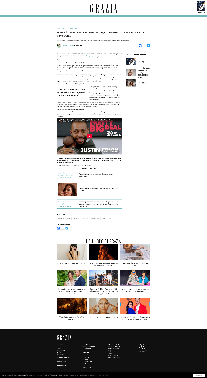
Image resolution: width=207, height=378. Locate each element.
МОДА (59, 349)
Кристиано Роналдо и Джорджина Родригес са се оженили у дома (135, 318)
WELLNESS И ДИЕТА (114, 357)
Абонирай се (201, 12)
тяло (68, 218)
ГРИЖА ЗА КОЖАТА (114, 349)
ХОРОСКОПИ (86, 365)
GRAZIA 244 (141, 61)
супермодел (85, 218)
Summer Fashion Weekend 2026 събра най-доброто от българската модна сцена (103, 291)
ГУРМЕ (84, 363)
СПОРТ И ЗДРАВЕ (113, 355)
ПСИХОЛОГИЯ (87, 367)
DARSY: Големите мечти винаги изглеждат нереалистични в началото (143, 72)
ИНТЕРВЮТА (109, 14)
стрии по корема (106, 218)
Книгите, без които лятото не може (135, 264)
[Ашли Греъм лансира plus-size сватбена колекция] (67, 175)
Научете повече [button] (103, 375)
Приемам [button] (199, 375)
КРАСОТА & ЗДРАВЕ (114, 345)
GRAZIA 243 (141, 82)
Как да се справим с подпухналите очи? (103, 318)
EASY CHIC (60, 353)
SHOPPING (60, 355)
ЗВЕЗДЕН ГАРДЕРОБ (63, 357)
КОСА (110, 353)
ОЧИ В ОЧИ (64, 28)
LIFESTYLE (85, 353)
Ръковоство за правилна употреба (71, 263)
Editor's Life (86, 355)
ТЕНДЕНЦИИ (61, 351)
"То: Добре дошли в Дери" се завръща (71, 318)
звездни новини (95, 218)
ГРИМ (110, 351)
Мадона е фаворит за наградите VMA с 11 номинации (135, 290)
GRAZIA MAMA (61, 365)
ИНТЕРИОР (86, 357)
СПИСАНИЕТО (61, 361)
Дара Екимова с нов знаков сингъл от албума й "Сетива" (103, 264)
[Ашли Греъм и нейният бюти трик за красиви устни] (67, 189)
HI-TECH (85, 359)
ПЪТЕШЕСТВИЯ (87, 361)
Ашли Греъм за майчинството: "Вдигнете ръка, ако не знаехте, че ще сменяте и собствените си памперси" (99, 204)
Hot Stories (60, 345)
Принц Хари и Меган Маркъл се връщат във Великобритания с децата (72, 291)
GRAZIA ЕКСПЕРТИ (114, 347)
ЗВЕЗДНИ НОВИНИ (99, 14)
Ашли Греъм (64, 54)
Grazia (58, 28)
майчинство (61, 218)
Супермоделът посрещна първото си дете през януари (104, 56)
